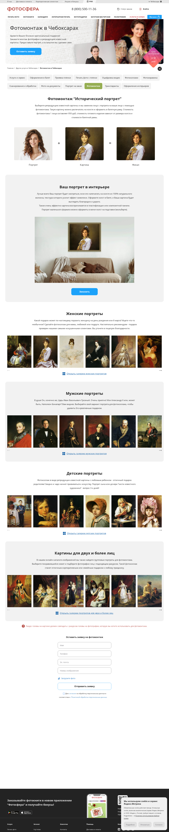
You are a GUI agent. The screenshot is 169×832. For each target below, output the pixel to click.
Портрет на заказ (73, 86)
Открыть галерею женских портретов (87, 373)
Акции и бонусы (71, 1)
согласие (72, 693)
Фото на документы (50, 86)
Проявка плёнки (63, 77)
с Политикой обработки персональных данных (88, 697)
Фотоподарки (80, 17)
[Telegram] (138, 68)
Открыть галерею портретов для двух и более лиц (86, 613)
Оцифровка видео (111, 77)
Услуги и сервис (137, 17)
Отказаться (144, 825)
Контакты (63, 829)
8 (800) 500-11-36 (84, 9)
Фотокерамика (150, 77)
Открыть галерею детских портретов (86, 533)
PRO (91, 1)
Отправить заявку (84, 686)
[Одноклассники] (151, 68)
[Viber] (155, 68)
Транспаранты (112, 86)
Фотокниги (28, 17)
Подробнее (130, 825)
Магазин (153, 17)
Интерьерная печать (61, 17)
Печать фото (13, 17)
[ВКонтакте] (147, 68)
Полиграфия (120, 17)
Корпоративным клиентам (47, 1)
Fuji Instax (37, 829)
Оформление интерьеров (136, 86)
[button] (160, 370)
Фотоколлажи (131, 77)
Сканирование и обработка (23, 86)
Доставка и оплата (24, 1)
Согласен (159, 825)
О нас (9, 1)
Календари (43, 17)
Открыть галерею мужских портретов (87, 453)
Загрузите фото (68, 678)
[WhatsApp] (142, 68)
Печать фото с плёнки (86, 77)
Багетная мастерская (100, 17)
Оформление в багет (40, 77)
